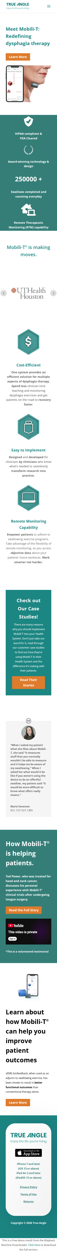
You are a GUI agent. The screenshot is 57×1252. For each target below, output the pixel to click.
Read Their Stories (28, 682)
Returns (28, 1201)
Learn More (18, 57)
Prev (3, 293)
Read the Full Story (23, 910)
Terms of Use (28, 1194)
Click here (34, 1245)
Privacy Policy (28, 1187)
